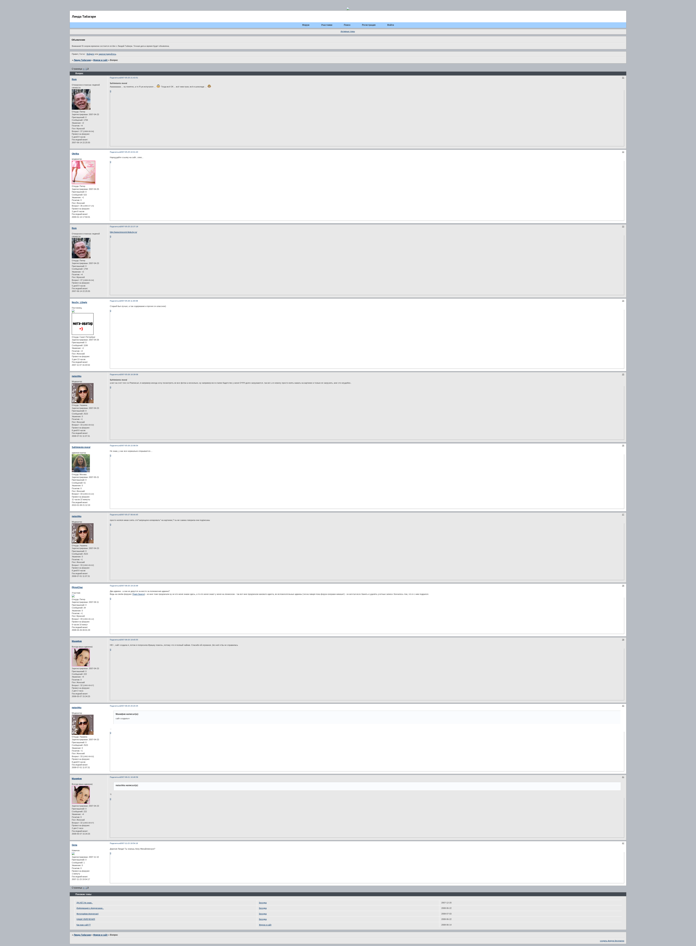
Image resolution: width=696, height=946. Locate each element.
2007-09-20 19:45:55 (129, 640)
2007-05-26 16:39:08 (129, 374)
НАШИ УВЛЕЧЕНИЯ (85, 919)
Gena (74, 845)
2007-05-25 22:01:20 (129, 152)
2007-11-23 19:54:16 (129, 843)
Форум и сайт (100, 60)
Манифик (77, 641)
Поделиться (115, 78)
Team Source (138, 594)
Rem (74, 79)
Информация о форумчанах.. (90, 908)
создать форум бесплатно (612, 941)
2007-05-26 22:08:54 (129, 446)
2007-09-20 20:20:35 (129, 706)
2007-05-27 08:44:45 (129, 515)
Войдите (90, 54)
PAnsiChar (77, 587)
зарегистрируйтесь (107, 54)
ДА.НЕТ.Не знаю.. (84, 903)
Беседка (263, 903)
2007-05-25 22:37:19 (129, 227)
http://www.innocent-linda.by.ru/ (123, 232)
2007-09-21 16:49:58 (129, 777)
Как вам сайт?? (83, 925)
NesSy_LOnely (79, 302)
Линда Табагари (82, 60)
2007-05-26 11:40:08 (129, 301)
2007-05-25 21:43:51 (129, 78)
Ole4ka (75, 153)
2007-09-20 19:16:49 (129, 586)
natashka (76, 376)
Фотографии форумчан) (87, 914)
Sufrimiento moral (81, 447)
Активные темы (348, 31)
